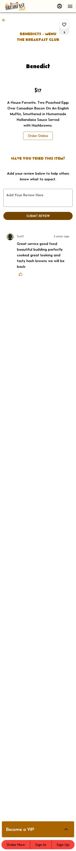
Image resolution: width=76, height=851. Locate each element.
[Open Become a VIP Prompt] (66, 829)
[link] (38, 136)
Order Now (16, 845)
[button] (5, 20)
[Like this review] (21, 274)
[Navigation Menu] (70, 6)
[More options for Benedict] (64, 24)
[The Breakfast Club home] (22, 6)
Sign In (40, 845)
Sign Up (63, 845)
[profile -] (59, 6)
